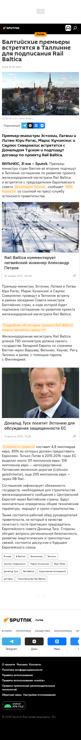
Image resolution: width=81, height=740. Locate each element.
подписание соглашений (52, 571)
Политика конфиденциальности (22, 670)
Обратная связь (12, 695)
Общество (42, 631)
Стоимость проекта (18, 446)
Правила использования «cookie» (23, 680)
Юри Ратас (59, 563)
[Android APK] (14, 705)
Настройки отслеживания (39, 695)
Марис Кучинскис (39, 563)
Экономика (36, 556)
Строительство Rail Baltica (31, 578)
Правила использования (17, 675)
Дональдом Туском (30, 186)
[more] (74, 275)
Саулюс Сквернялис (15, 563)
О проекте (8, 664)
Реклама (22, 664)
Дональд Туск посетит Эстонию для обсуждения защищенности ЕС (39, 425)
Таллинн (51, 556)
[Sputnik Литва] (12, 29)
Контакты (35, 664)
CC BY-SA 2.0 (9, 118)
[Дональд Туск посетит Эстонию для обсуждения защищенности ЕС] (40, 393)
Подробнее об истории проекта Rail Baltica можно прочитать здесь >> (38, 327)
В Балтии (21, 556)
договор (8, 578)
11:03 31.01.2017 (11, 67)
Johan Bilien (25, 118)
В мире (7, 556)
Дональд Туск (11, 571)
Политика (23, 631)
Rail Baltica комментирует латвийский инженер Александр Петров (36, 262)
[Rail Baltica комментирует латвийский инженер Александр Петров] (40, 227)
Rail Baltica (28, 571)
